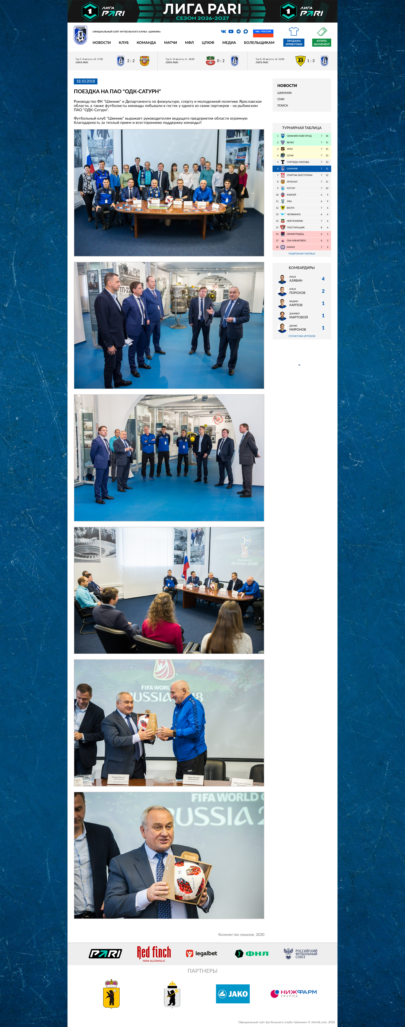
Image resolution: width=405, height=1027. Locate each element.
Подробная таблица (302, 254)
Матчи (170, 43)
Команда (146, 43)
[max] (245, 31)
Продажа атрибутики (294, 43)
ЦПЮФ (208, 43)
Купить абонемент (322, 43)
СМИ (280, 99)
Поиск (282, 105)
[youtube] (231, 31)
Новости (102, 43)
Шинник (284, 93)
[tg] (238, 31)
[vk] (223, 31)
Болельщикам (259, 43)
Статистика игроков (302, 336)
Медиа (229, 43)
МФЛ (189, 43)
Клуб (124, 43)
